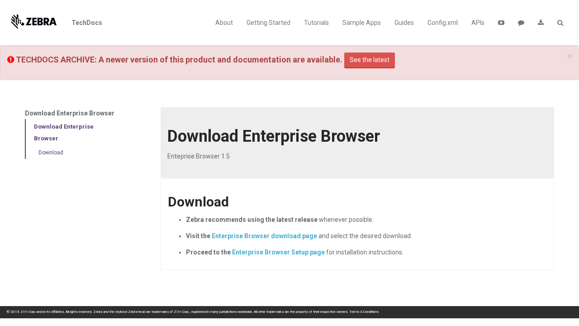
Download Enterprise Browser (64, 132)
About (224, 22)
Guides (404, 22)
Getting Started (268, 22)
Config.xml (442, 22)
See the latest (369, 59)
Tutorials (316, 22)
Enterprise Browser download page (264, 236)
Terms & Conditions (364, 312)
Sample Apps (361, 22)
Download (50, 152)
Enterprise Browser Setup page (278, 252)
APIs (477, 22)
